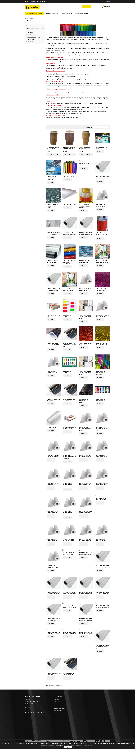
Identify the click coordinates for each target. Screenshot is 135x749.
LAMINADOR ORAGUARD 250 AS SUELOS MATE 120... (102, 647)
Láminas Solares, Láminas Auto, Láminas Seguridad (34, 29)
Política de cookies (58, 702)
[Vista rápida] (59, 131)
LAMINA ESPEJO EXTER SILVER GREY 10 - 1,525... (102, 261)
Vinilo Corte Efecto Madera (33, 37)
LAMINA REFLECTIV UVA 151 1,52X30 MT (68, 674)
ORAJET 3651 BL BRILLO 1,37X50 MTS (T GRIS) (102, 205)
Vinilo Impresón (30, 39)
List (49, 127)
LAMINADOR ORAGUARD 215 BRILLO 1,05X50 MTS (69, 233)
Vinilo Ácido (29, 32)
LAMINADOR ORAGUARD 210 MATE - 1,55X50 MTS (53, 632)
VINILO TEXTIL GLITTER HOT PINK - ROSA (102, 289)
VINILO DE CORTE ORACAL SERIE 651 (68, 371)
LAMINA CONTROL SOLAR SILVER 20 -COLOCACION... (52, 178)
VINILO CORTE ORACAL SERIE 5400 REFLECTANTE (69, 262)
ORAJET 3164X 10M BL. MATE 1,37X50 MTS (69, 553)
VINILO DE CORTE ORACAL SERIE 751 (100, 400)
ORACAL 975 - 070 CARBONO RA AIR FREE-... (84, 401)
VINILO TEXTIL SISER (68, 176)
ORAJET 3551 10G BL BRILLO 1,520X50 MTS (52, 566)
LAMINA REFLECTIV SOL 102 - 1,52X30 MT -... (53, 400)
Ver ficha (99, 152)
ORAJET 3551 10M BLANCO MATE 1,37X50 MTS (85, 429)
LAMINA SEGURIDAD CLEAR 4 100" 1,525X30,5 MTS (53, 344)
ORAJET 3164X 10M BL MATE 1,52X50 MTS (85, 289)
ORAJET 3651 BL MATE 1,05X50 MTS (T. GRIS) (52, 456)
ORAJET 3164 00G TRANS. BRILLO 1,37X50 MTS (85, 484)
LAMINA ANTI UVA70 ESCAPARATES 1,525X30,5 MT (69, 344)
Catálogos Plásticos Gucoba (82, 13)
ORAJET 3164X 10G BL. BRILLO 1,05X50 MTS (101, 540)
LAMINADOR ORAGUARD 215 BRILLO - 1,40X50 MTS (102, 177)
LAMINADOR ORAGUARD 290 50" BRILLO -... (53, 674)
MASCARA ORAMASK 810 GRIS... (53, 315)
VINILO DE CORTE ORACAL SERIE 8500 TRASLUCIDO (101, 372)
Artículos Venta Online (51, 13)
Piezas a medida (58, 710)
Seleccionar (101, 127)
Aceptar (68, 747)
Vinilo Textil (29, 42)
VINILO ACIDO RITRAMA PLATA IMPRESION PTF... (53, 233)
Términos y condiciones (76, 745)
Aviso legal (56, 699)
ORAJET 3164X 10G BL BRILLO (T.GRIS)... (52, 484)
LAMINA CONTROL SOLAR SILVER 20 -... (84, 261)
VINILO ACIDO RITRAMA (69, 204)
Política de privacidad (59, 708)
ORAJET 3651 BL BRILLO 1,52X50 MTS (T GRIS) (85, 512)
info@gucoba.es (40, 1)
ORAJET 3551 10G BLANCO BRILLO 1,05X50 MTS (102, 315)
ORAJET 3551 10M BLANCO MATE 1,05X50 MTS (102, 429)
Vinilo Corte (29, 34)
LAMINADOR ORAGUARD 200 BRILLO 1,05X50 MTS (69, 593)
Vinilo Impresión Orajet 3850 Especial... (102, 148)
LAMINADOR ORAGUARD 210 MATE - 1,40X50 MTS (85, 233)
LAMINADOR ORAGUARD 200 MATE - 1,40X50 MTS (69, 606)
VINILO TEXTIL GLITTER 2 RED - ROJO (85, 343)
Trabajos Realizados (66, 13)
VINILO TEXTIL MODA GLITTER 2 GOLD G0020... (102, 343)
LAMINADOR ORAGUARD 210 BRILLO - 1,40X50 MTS (85, 619)
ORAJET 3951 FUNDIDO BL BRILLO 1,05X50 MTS (85, 456)
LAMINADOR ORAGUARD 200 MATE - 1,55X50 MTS (69, 632)
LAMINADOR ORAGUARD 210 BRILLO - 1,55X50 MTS (53, 619)
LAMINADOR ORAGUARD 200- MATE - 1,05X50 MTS (85, 632)
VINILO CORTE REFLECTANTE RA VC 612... (101, 234)
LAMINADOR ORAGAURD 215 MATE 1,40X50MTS (102, 566)
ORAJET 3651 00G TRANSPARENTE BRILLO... (67, 485)
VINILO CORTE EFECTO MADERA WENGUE (69, 148)
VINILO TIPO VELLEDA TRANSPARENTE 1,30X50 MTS (85, 372)
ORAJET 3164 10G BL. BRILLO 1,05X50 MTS (52, 540)
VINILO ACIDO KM (51, 427)
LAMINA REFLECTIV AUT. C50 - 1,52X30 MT (52, 261)
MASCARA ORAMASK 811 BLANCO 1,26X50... (69, 428)
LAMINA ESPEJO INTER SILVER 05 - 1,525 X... (69, 289)
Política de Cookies (109, 743)
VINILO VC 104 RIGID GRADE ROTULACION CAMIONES (84, 206)
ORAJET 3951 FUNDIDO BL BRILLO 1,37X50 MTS (85, 540)
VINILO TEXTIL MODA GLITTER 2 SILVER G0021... (52, 206)
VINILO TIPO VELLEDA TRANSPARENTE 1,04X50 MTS (85, 316)
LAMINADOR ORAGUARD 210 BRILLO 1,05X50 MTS (53, 593)
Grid (47, 127)
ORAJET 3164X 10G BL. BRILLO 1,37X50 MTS (69, 540)
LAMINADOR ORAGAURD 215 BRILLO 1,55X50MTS (85, 553)
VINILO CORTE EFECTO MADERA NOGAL (53, 148)
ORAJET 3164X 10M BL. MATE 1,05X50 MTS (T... (101, 456)
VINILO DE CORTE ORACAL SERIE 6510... (68, 315)
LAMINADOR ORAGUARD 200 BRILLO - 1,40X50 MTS (102, 606)
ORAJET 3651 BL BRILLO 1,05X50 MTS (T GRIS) (102, 484)
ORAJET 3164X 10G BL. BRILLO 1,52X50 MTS (52, 512)
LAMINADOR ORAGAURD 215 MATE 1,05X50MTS (53, 289)
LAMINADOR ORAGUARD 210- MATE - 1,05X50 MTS (102, 593)
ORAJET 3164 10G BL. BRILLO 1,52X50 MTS (52, 371)
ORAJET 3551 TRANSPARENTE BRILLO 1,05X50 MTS (69, 457)
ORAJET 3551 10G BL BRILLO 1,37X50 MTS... (85, 164)
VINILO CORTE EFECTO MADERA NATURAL (85, 148)
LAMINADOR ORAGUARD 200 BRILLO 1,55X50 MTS (85, 593)
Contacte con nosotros (32, 696)
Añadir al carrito (53, 154)
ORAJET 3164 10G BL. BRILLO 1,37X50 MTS (101, 499)
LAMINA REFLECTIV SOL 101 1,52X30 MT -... (69, 400)
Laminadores (29, 26)
